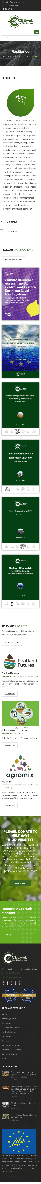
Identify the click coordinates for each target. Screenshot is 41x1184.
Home (5, 57)
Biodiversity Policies (9, 1019)
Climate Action (7, 1023)
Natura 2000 (6, 1036)
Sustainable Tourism (9, 1054)
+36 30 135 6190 (12, 5)
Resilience (34, 57)
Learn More (10, 694)
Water (4, 1058)
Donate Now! (20, 883)
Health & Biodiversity (9, 1032)
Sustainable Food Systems (11, 1050)
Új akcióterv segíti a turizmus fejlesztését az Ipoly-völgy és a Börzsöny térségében (23, 1074)
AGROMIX (6, 782)
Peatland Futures (10, 673)
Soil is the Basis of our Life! (15, 730)
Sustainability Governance (11, 1045)
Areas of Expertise (18, 57)
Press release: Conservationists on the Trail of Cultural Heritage (24, 1116)
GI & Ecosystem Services (11, 1028)
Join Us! (8, 935)
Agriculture (5, 1014)
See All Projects (12, 643)
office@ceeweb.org (13, 2)
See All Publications (13, 259)
